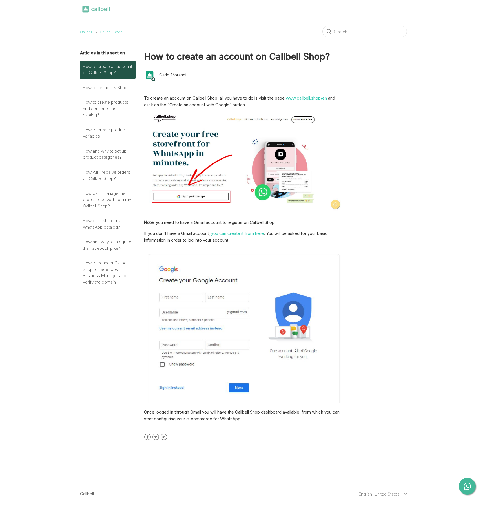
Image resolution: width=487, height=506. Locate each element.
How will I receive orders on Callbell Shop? (106, 175)
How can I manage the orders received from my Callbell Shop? (107, 200)
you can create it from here (237, 233)
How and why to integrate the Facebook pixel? (107, 245)
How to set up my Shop (105, 87)
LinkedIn (163, 437)
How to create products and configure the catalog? (105, 109)
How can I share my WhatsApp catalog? (102, 224)
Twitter (155, 437)
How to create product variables (104, 133)
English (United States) (380, 494)
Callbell (86, 32)
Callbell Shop (111, 32)
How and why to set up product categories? (105, 154)
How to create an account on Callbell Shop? (107, 70)
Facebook (147, 437)
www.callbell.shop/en (306, 98)
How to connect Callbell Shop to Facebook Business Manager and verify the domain (105, 272)
